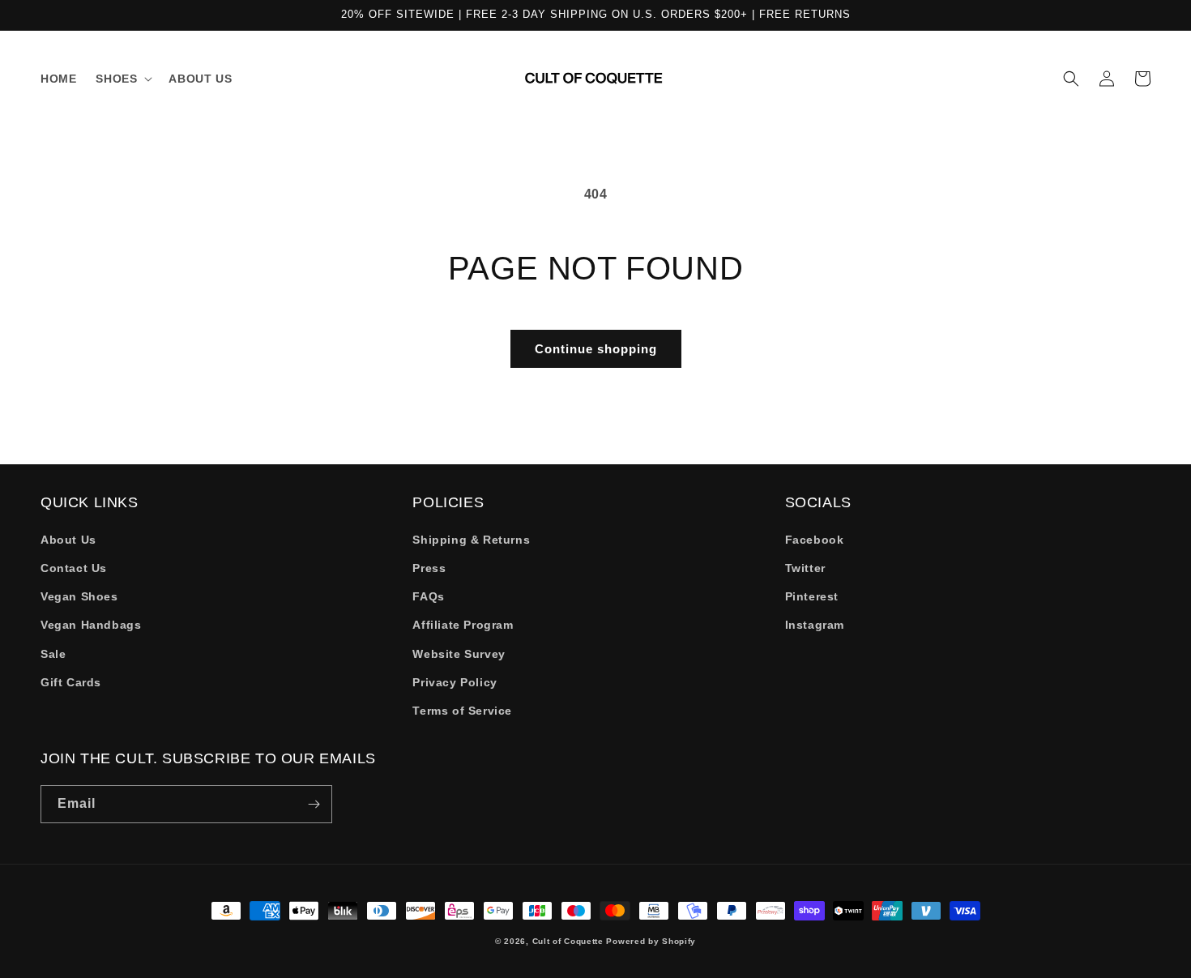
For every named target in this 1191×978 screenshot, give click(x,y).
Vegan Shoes (79, 596)
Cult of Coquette (568, 941)
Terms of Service (462, 710)
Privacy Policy (454, 682)
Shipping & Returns (471, 539)
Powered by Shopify (651, 941)
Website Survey (458, 653)
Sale (53, 653)
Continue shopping (596, 349)
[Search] (1071, 78)
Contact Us (74, 568)
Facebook (814, 539)
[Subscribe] (313, 804)
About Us (68, 539)
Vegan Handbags (91, 624)
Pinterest (812, 596)
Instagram (814, 624)
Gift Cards (71, 682)
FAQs (428, 596)
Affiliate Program (462, 624)
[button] (122, 79)
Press (429, 568)
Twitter (805, 568)
